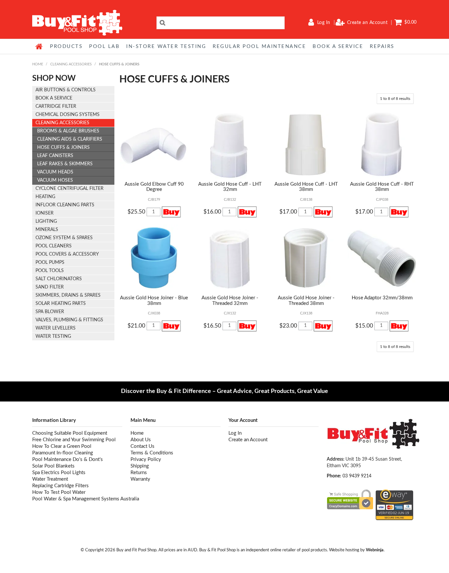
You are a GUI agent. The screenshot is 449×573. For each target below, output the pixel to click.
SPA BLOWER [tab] (49, 311)
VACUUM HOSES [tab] (55, 180)
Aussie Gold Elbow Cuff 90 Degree (154, 187)
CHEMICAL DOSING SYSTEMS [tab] (67, 114)
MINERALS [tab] (46, 229)
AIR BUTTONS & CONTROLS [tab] (65, 90)
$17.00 (288, 212)
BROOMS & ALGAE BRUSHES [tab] (68, 131)
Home (39, 46)
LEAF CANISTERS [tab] (55, 155)
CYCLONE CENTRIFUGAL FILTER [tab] (69, 188)
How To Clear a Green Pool (61, 446)
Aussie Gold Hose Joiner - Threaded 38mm (306, 300)
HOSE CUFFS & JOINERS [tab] (63, 147)
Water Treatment (50, 479)
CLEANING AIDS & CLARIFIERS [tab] (69, 139)
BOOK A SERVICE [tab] (53, 98)
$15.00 (364, 326)
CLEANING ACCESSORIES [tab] (62, 123)
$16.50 (212, 326)
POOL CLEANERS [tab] (53, 246)
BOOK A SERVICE (338, 46)
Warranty (140, 479)
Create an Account (367, 22)
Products (66, 46)
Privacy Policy (145, 459)
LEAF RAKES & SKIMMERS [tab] (65, 164)
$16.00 (212, 212)
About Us (140, 439)
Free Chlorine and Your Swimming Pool (74, 439)
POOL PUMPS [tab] (49, 262)
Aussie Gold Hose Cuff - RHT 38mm (382, 187)
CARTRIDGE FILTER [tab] (55, 106)
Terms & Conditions (151, 452)
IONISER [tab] (44, 213)
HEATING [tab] (45, 197)
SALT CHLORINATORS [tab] (58, 279)
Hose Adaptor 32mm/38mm (382, 297)
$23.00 (288, 326)
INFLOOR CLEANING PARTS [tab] (64, 205)
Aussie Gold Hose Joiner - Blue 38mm (154, 300)
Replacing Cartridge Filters (60, 485)
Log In (323, 22)
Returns (138, 472)
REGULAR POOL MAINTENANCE (259, 46)
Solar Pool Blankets (53, 466)
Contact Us (142, 446)
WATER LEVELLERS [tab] (55, 328)
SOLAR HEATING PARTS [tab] (60, 303)
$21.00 (136, 326)
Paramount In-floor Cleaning (62, 452)
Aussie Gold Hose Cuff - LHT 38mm (306, 187)
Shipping (139, 466)
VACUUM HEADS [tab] (55, 172)
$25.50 (136, 212)
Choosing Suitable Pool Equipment (69, 433)
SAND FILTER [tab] (49, 287)
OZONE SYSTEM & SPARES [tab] (64, 238)
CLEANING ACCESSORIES (71, 64)
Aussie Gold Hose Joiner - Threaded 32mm (229, 300)
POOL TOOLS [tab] (49, 270)
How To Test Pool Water (58, 492)
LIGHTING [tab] (46, 221)
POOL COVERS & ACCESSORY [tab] (67, 254)
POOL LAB (104, 46)
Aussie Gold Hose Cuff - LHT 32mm (230, 187)
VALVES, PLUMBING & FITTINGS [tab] (69, 320)
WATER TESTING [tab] (53, 336)
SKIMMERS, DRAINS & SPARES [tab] (68, 295)
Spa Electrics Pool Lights (58, 472)
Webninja (375, 550)
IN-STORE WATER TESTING (166, 46)
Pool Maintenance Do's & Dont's (67, 459)
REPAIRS (382, 46)
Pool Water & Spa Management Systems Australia (77, 498)
